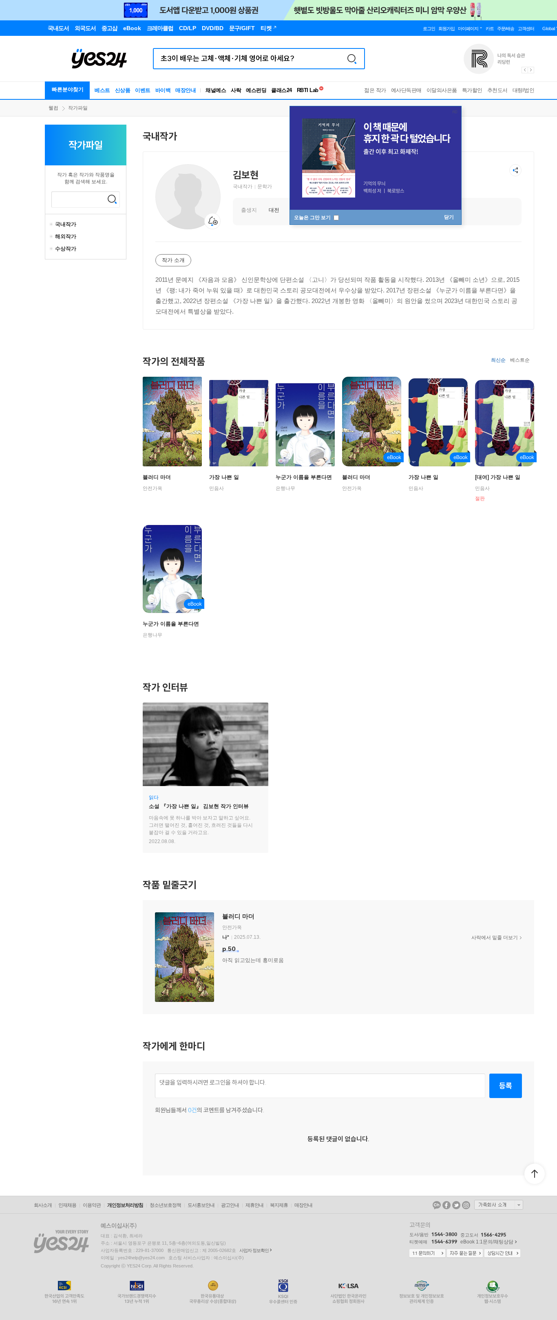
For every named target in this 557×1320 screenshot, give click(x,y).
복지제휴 (279, 1205)
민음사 (216, 488)
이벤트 (142, 90)
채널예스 (216, 90)
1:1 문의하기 (427, 1253)
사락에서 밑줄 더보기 (494, 937)
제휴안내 (254, 1205)
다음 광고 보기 (531, 70)
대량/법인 (524, 90)
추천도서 (497, 90)
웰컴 (53, 108)
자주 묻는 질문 (465, 1253)
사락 (236, 90)
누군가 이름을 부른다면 (304, 477)
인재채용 (67, 1205)
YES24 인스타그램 (466, 1205)
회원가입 (446, 28)
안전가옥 (152, 488)
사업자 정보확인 (254, 1250)
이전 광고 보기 (524, 70)
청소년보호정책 (165, 1205)
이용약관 (92, 1205)
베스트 (102, 90)
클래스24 (281, 90)
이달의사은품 (442, 90)
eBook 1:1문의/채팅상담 (486, 1242)
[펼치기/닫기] (52, 224)
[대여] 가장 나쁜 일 (497, 477)
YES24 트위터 (456, 1205)
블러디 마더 (157, 477)
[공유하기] (515, 170)
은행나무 (285, 488)
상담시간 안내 (502, 1253)
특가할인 (472, 90)
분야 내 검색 (112, 199)
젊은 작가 (375, 90)
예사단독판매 (406, 90)
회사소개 (43, 1205)
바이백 (163, 90)
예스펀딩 (256, 90)
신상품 (122, 90)
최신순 (498, 360)
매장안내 (185, 90)
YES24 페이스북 (446, 1205)
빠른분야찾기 (68, 89)
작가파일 (78, 108)
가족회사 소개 (498, 1205)
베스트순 (520, 360)
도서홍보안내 (201, 1205)
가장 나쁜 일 (224, 477)
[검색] (352, 58)
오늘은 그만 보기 (313, 217)
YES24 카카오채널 (437, 1205)
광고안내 (230, 1205)
